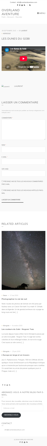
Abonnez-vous (11, 415)
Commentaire (7, 118)
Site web (5, 169)
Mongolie (7, 33)
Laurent (24, 30)
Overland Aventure (11, 12)
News (5, 295)
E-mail (5, 157)
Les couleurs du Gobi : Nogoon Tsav (18, 329)
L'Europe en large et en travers (15, 355)
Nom (4, 145)
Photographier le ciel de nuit (14, 299)
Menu (42, 13)
